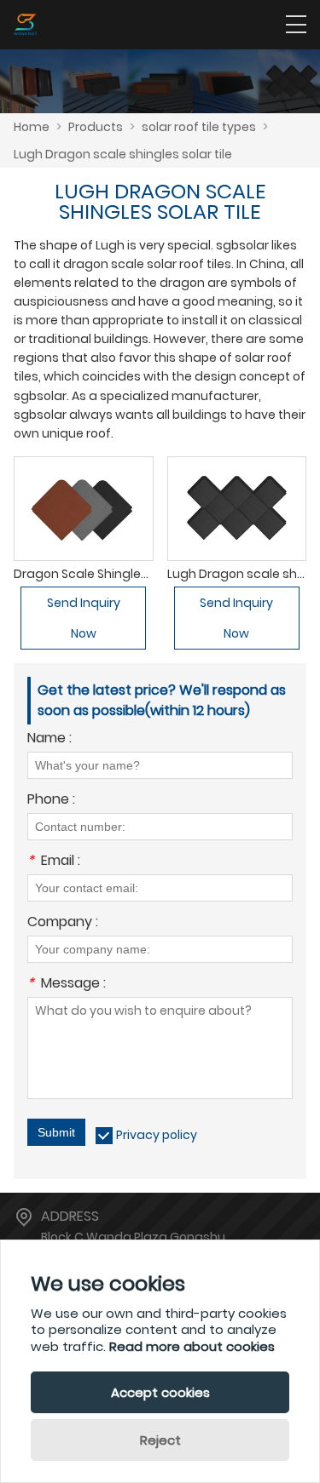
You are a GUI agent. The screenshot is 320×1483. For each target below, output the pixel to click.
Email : (53, 862)
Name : (49, 739)
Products (95, 126)
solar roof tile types (199, 126)
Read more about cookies (192, 1346)
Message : (66, 984)
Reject (160, 1440)
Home (31, 126)
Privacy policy (156, 1134)
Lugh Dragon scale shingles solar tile (123, 154)
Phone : (51, 801)
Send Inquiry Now (83, 618)
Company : (62, 923)
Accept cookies (160, 1392)
